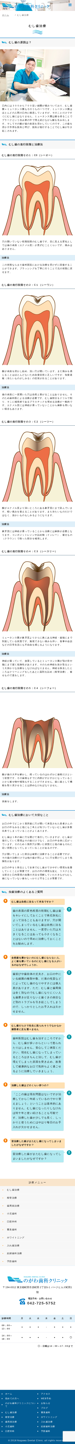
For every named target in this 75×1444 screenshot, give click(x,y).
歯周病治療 (13, 1205)
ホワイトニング (16, 1237)
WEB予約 (46, 1398)
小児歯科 (12, 1213)
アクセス (45, 1394)
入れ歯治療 (13, 1245)
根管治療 (12, 1197)
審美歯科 (12, 1229)
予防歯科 (12, 1261)
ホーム (8, 1394)
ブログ (44, 1408)
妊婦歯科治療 (14, 1253)
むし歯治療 (13, 1189)
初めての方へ (12, 1398)
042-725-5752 (41, 1301)
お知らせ (45, 1403)
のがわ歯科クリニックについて (20, 1404)
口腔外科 (12, 1221)
